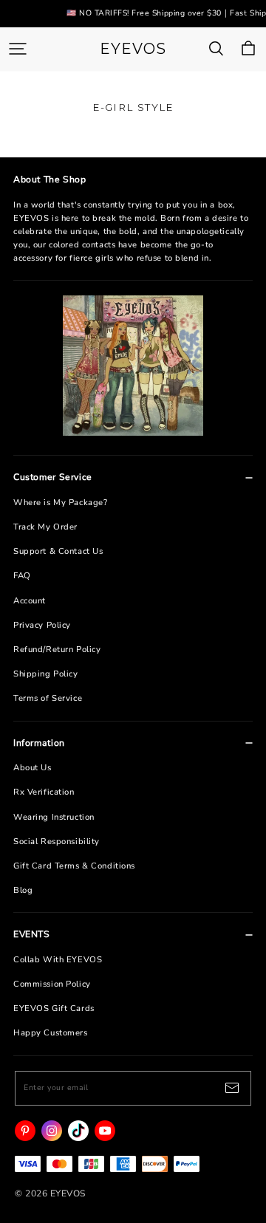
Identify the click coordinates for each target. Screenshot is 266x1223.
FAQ (22, 575)
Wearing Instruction (54, 817)
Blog (23, 890)
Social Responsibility (56, 841)
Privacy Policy (42, 625)
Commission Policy (52, 984)
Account (29, 600)
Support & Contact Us (58, 551)
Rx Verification (44, 792)
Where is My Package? (60, 502)
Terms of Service (47, 698)
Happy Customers (50, 1032)
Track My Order (45, 526)
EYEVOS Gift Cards (54, 1008)
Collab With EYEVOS (57, 959)
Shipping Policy (45, 673)
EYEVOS (133, 49)
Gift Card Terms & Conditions (74, 865)
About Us (32, 767)
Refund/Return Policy (56, 649)
